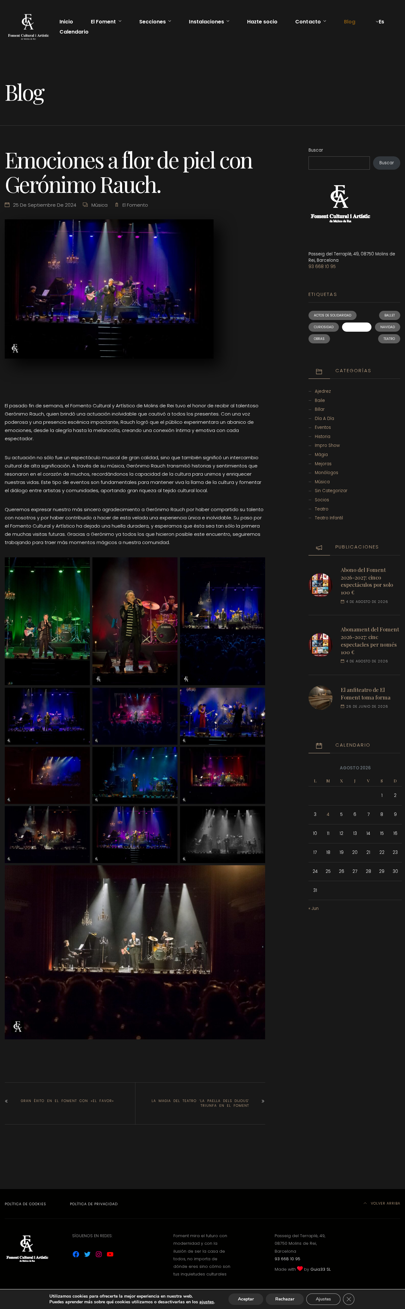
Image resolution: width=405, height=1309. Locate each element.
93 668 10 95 (322, 267)
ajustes (206, 1302)
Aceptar (246, 1299)
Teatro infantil (329, 518)
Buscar (315, 150)
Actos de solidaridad (332, 315)
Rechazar (284, 1299)
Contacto (308, 21)
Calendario (74, 31)
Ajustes (323, 1299)
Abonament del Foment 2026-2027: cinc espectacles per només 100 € (370, 640)
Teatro (389, 338)
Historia (322, 437)
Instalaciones (206, 21)
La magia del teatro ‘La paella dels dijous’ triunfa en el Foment (200, 1103)
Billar (320, 409)
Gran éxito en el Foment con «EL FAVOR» (67, 1101)
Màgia (321, 455)
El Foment (103, 21)
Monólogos (326, 473)
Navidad (387, 327)
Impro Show (327, 445)
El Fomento (135, 205)
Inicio (66, 21)
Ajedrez (323, 391)
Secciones (152, 21)
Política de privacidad (94, 1203)
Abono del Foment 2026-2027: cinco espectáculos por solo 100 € (367, 581)
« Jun (313, 908)
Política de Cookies (25, 1203)
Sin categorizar (331, 491)
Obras (319, 338)
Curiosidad (323, 327)
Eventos (323, 427)
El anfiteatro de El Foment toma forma (365, 693)
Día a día (324, 419)
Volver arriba (385, 1203)
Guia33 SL (320, 1269)
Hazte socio (262, 21)
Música (99, 205)
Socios (322, 500)
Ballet (389, 315)
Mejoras (323, 464)
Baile (320, 401)
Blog (349, 21)
